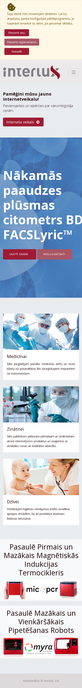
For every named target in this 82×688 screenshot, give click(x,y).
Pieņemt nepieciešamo (22, 42)
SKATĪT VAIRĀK (19, 254)
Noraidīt (17, 51)
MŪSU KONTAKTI (54, 254)
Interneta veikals (20, 122)
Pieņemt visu (16, 33)
